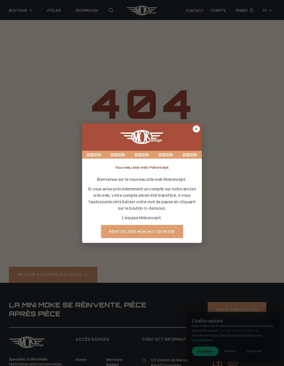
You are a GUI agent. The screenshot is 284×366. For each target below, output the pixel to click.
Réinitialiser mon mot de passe (142, 231)
